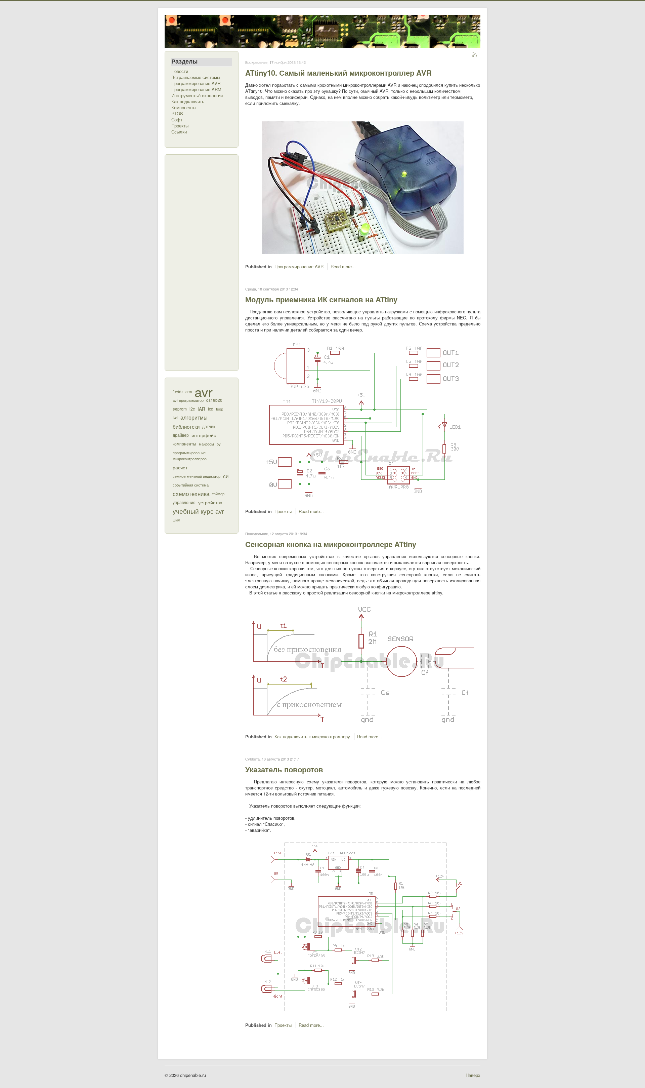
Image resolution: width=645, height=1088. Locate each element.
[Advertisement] (198, 262)
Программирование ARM (196, 89)
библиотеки (186, 426)
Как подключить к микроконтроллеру (312, 736)
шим (176, 519)
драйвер (181, 435)
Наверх (473, 1075)
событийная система (191, 485)
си (225, 475)
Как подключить (187, 102)
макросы (206, 443)
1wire (178, 391)
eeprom (180, 409)
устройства (210, 502)
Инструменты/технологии (197, 95)
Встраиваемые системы (195, 77)
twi (175, 418)
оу (219, 443)
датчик (208, 426)
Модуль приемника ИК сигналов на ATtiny (321, 299)
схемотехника (191, 494)
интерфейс (203, 434)
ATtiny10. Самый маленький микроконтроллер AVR (338, 72)
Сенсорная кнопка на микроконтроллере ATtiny (330, 544)
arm (188, 391)
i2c (192, 409)
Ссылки (179, 132)
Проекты (179, 126)
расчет (180, 467)
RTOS (177, 114)
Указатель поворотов (284, 769)
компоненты (184, 444)
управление (184, 502)
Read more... (343, 266)
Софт (176, 120)
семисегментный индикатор (196, 476)
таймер (218, 493)
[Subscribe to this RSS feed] (475, 55)
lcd (210, 409)
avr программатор (188, 400)
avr (204, 391)
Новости (179, 71)
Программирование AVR (195, 83)
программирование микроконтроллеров (190, 455)
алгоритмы (194, 417)
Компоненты (183, 108)
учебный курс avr (198, 511)
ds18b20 (214, 400)
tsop (219, 409)
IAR (201, 408)
